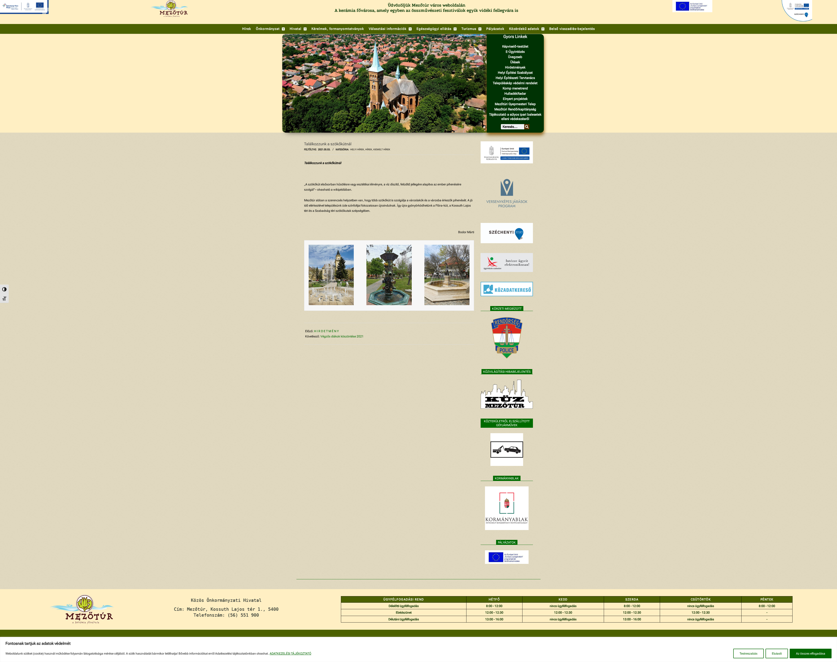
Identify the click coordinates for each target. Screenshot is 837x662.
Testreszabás (748, 653)
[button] (270, 29)
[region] (418, 649)
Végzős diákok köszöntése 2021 (342, 336)
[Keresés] (526, 126)
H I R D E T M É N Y (326, 331)
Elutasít (777, 653)
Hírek (368, 149)
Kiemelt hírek (381, 149)
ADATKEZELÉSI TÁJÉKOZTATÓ (290, 653)
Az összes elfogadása (810, 653)
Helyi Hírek (357, 149)
